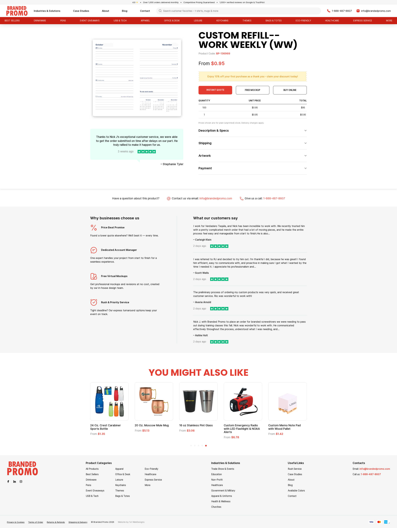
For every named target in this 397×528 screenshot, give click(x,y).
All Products (92, 468)
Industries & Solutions (47, 10)
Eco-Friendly (303, 20)
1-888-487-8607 (274, 198)
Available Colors (296, 490)
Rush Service (295, 468)
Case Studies (81, 10)
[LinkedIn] (14, 481)
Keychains (222, 20)
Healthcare (332, 20)
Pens (63, 20)
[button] (191, 445)
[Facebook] (8, 481)
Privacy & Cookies (16, 522)
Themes (247, 20)
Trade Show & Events (222, 468)
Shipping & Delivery (78, 522)
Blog (124, 10)
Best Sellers (12, 20)
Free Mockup (252, 90)
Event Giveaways (90, 20)
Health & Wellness (220, 501)
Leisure (198, 20)
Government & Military (223, 490)
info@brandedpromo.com (215, 198)
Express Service (362, 20)
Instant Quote (215, 90)
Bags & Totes (274, 20)
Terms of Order (35, 522)
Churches (216, 506)
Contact (145, 10)
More (389, 20)
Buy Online (289, 90)
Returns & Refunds (56, 522)
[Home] (17, 10)
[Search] (160, 10)
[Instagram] (21, 481)
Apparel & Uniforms (221, 496)
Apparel (145, 20)
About (105, 10)
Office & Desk (172, 20)
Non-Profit (217, 479)
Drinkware (40, 20)
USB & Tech (120, 20)
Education (216, 474)
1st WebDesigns (137, 522)
